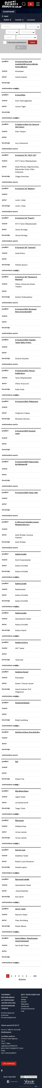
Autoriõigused (7, 1000)
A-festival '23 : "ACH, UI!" (26, 155)
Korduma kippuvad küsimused (7, 1014)
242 (35, 976)
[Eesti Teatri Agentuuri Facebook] (1, 1070)
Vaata (32, 42)
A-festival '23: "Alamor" (25, 188)
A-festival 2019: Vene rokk (26, 492)
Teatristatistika (8, 1003)
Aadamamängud (22, 703)
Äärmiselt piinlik (22, 879)
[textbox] (34, 26)
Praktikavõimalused (28, 1009)
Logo (22, 1011)
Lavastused (31, 20)
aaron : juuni (20, 909)
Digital (37, 1086)
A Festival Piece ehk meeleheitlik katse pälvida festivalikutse (26, 64)
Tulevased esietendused (16, 42)
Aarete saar (20, 850)
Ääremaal (19, 820)
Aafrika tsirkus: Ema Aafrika (27, 732)
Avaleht (6, 20)
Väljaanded (25, 1004)
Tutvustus (24, 997)
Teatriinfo (18, 20)
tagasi (6, 16)
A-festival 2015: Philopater (26, 401)
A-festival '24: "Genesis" (25, 247)
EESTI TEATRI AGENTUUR (30, 995)
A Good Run (20, 95)
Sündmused (25, 1006)
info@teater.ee (6, 1032)
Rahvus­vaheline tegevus (8, 1007)
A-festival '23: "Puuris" (25, 218)
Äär (16, 761)
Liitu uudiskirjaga (9, 1063)
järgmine (22, 979)
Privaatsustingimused (8, 1017)
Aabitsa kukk (20, 554)
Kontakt (23, 1002)
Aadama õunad (21, 672)
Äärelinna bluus (21, 791)
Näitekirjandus (7, 997)
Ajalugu (23, 999)
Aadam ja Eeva (21, 642)
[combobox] (33, 26)
